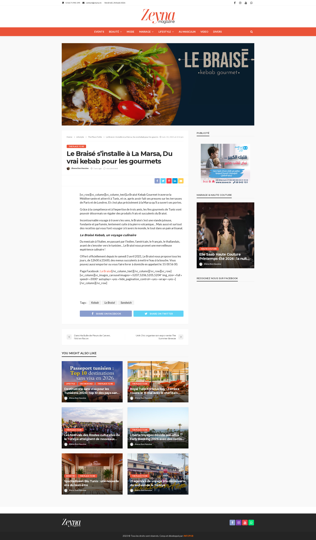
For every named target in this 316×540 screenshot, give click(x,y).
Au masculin (187, 31)
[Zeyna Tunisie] (158, 16)
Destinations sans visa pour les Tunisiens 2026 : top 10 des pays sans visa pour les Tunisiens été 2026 (91, 391)
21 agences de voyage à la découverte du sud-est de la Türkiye (157, 483)
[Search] (251, 31)
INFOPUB (188, 536)
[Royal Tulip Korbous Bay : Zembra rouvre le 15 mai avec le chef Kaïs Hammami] (158, 381)
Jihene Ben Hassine (80, 168)
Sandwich (126, 302)
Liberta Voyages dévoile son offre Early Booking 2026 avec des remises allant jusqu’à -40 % (157, 437)
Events (99, 31)
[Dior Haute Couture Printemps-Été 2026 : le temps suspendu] (225, 235)
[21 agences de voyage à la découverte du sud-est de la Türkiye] (158, 474)
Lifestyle (164, 31)
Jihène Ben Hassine (77, 398)
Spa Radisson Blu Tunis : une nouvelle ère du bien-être (91, 483)
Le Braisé (106, 271)
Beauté (114, 31)
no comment (112, 168)
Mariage (145, 31)
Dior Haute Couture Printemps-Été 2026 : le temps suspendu (225, 256)
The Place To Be (76, 146)
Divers (217, 31)
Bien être (70, 476)
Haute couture (209, 249)
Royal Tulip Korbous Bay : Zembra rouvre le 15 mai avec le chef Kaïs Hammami (154, 391)
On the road (86, 384)
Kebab (95, 302)
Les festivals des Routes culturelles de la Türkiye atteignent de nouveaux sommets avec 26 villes (92, 437)
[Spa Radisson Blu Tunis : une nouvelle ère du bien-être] (92, 474)
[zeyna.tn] (71, 522)
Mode (130, 31)
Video (204, 31)
